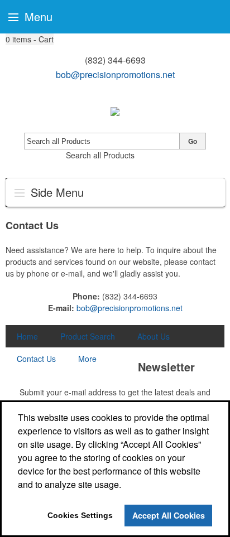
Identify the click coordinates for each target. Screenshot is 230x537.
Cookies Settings (80, 515)
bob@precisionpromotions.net (115, 74)
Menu (36, 16)
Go (192, 141)
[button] (30, 39)
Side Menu (55, 192)
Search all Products (100, 155)
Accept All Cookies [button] (168, 515)
